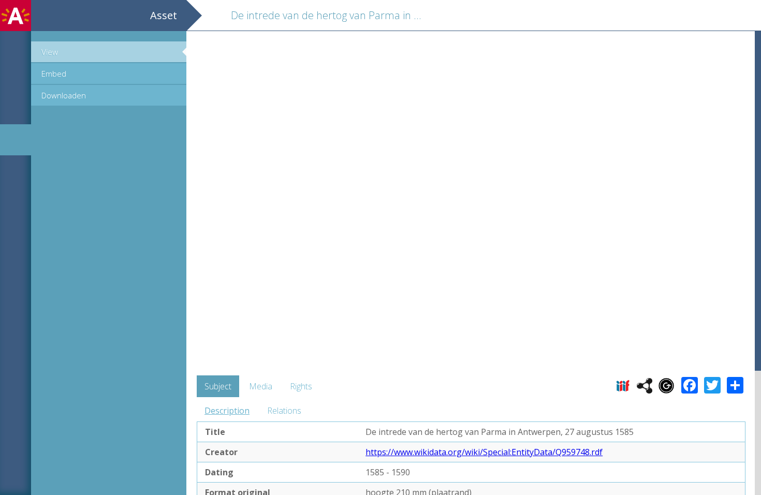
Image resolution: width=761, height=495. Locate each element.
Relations (284, 410)
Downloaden (63, 95)
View (49, 52)
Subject (217, 386)
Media (260, 386)
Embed (53, 73)
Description (227, 410)
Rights (301, 386)
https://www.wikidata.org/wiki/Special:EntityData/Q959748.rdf (484, 452)
